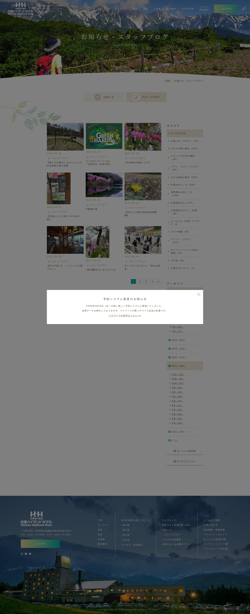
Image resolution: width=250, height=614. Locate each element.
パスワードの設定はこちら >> (125, 315)
